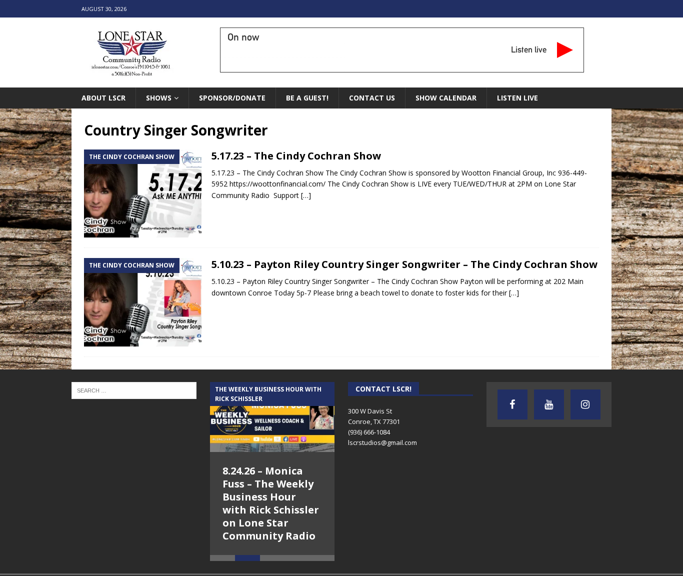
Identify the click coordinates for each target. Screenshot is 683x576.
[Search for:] (134, 389)
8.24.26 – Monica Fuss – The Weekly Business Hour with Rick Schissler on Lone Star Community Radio (270, 503)
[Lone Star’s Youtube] (549, 405)
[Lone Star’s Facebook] (513, 405)
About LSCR (104, 97)
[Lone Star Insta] (585, 405)
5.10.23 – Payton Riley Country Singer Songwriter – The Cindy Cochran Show (405, 264)
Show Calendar (446, 97)
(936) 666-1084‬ (369, 432)
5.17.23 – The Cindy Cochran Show (296, 155)
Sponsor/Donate (232, 97)
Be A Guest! (307, 97)
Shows (159, 97)
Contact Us (372, 97)
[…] (306, 195)
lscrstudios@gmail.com (382, 442)
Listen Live (517, 97)
